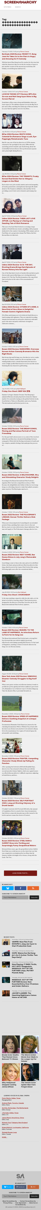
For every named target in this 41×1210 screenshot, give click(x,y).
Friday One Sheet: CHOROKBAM (16, 595)
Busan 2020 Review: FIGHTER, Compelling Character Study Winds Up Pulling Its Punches (20, 760)
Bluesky (9, 1187)
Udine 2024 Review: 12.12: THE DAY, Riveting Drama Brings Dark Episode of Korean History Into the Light (18, 267)
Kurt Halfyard (21, 389)
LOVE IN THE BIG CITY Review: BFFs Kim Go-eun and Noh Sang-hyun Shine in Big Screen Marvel (19, 96)
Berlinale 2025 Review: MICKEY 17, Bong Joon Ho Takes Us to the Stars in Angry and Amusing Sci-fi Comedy (19, 56)
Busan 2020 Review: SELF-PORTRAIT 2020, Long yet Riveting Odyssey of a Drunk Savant (18, 803)
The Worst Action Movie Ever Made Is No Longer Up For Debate (29, 1058)
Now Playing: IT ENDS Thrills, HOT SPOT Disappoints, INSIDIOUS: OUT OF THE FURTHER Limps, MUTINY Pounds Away (24, 968)
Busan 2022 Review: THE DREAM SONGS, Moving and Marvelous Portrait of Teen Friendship (19, 430)
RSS (34, 1187)
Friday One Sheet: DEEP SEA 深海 (16, 391)
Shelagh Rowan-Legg (9, 1132)
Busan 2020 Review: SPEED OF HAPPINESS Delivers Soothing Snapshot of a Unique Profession (20, 718)
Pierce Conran (24, 51)
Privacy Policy (7, 1203)
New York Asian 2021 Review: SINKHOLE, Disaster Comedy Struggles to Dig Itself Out (19, 678)
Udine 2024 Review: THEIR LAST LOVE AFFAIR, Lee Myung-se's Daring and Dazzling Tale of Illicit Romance (18, 220)
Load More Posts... (20, 873)
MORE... (4, 1137)
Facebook (21, 1187)
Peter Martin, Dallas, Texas (11, 1098)
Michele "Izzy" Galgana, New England (14, 1122)
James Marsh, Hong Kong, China (13, 1118)
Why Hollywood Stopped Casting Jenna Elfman (9, 1085)
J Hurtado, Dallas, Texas (10, 1113)
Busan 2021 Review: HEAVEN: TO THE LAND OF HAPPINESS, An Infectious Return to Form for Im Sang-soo (20, 632)
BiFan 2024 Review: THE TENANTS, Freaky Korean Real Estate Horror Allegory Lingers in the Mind (20, 178)
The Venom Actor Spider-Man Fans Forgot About (28, 1085)
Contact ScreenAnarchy (28, 1201)
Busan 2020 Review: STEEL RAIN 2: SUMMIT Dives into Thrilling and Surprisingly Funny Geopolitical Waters (19, 843)
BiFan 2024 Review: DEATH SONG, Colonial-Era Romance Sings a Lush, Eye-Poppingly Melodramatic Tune (19, 136)
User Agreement (20, 1203)
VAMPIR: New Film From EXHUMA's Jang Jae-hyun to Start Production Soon (24, 944)
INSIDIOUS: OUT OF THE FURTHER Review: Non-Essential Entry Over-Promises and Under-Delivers (25, 983)
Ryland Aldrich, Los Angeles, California (15, 1127)
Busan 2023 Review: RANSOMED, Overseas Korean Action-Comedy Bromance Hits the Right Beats (20, 351)
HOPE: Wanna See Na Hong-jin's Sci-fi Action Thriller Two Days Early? (25, 955)
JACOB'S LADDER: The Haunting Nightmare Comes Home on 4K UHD (24, 995)
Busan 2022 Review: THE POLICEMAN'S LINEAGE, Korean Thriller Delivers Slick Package (19, 517)
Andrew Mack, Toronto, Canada (13, 1103)
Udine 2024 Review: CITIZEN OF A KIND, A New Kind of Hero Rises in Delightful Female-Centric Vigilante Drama (20, 309)
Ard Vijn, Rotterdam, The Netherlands (15, 1108)
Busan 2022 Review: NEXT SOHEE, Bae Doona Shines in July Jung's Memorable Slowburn (19, 557)
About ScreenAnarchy (9, 1201)
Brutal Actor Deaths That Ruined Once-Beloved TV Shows (10, 1057)
